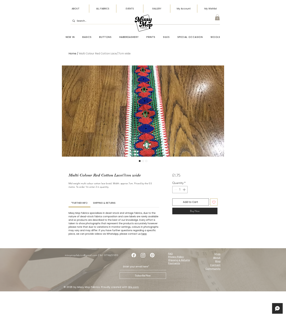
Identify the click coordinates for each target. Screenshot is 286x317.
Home (72, 53)
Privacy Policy (176, 256)
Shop (217, 254)
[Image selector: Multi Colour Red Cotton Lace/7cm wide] (139, 161)
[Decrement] (175, 189)
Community (213, 268)
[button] (217, 17)
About (217, 257)
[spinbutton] (180, 189)
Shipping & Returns (179, 260)
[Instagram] (143, 255)
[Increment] (184, 189)
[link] (79, 203)
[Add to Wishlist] (213, 202)
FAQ (170, 253)
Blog (218, 261)
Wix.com (133, 287)
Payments (174, 263)
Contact (215, 265)
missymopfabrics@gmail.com (81, 255)
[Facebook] (134, 255)
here (144, 233)
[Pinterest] (152, 255)
